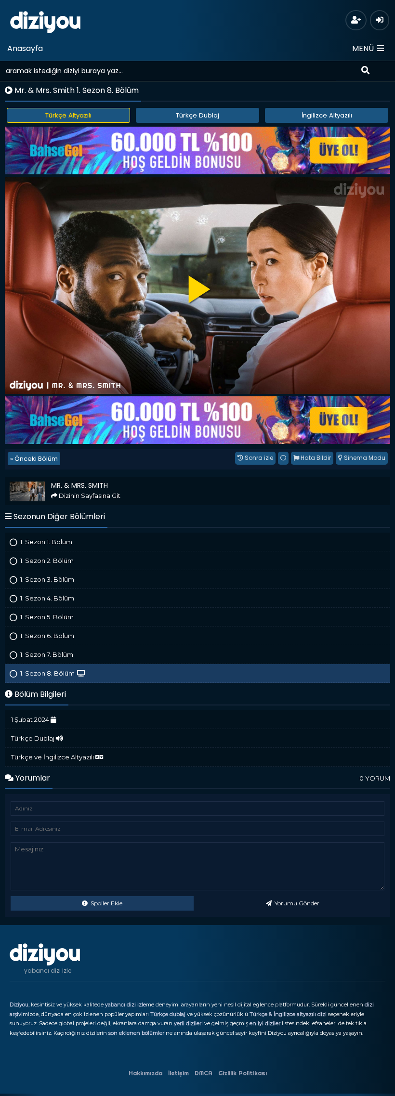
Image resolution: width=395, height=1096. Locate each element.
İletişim (178, 1073)
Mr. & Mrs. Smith (33, 480)
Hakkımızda (145, 1073)
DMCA (203, 1073)
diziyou (45, 20)
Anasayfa (25, 48)
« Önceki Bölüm (34, 458)
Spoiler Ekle (105, 903)
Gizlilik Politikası (242, 1073)
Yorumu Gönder (296, 903)
